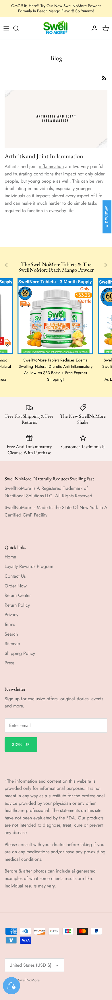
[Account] (93, 28)
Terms (10, 624)
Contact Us (15, 576)
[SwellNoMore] (56, 28)
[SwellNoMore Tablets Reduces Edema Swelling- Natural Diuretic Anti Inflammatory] (55, 316)
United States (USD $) (30, 965)
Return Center (18, 595)
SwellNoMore (28, 980)
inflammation (51, 166)
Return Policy (17, 605)
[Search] (19, 28)
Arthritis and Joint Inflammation (44, 156)
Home (10, 557)
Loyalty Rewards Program (29, 566)
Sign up (21, 744)
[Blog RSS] (104, 77)
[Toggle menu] (6, 28)
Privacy (11, 614)
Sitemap (12, 643)
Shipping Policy (20, 653)
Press (9, 662)
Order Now (16, 586)
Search (11, 634)
